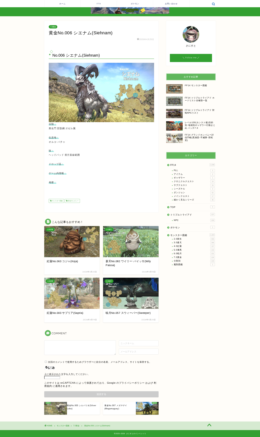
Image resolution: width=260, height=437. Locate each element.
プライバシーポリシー (132, 383)
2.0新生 (194, 239)
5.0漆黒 (194, 250)
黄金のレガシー (73, 201)
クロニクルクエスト (194, 181)
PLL (193, 170)
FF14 (99, 3)
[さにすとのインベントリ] (130, 13)
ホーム (62, 3)
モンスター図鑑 (57, 201)
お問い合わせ (171, 3)
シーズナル (193, 189)
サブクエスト (194, 185)
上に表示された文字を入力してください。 (67, 374)
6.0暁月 (194, 253)
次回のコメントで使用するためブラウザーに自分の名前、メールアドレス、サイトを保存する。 (100, 362)
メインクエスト (194, 196)
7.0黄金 (53, 27)
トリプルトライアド (192, 214)
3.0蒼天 (194, 242)
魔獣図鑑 (193, 264)
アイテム (193, 174)
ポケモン (135, 3)
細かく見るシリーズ (194, 200)
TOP (191, 207)
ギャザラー (193, 178)
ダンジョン (194, 192)
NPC (194, 220)
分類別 (194, 261)
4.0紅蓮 (194, 246)
